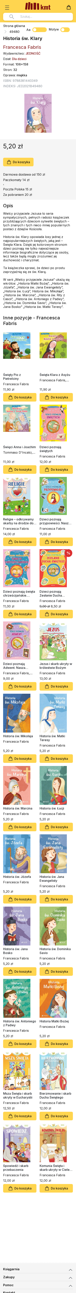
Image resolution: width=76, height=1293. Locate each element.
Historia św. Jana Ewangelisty (52, 879)
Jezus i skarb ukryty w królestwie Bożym (56, 666)
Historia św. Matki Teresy (52, 738)
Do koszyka (21, 162)
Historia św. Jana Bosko (15, 951)
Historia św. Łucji (52, 808)
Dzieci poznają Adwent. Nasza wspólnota (14, 666)
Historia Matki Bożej (54, 1021)
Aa (28, 30)
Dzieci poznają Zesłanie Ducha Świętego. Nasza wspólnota (52, 593)
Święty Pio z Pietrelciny (12, 377)
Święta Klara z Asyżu (55, 375)
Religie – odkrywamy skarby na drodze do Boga (18, 521)
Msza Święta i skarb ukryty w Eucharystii (17, 1095)
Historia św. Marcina (17, 808)
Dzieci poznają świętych (50, 449)
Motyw (54, 29)
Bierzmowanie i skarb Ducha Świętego (55, 1095)
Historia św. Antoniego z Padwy (19, 1023)
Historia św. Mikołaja (18, 736)
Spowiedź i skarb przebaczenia (15, 1168)
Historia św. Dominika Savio (55, 951)
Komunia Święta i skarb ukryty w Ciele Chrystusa (55, 1168)
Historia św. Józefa (17, 877)
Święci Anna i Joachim (19, 447)
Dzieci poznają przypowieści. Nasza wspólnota (55, 521)
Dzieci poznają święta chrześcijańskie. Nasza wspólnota (19, 593)
